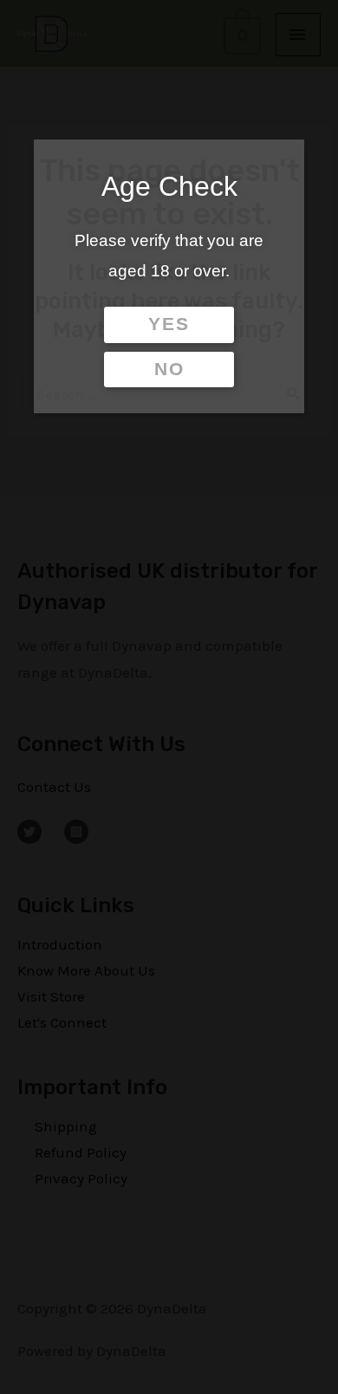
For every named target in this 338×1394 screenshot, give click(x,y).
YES (169, 324)
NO (169, 369)
